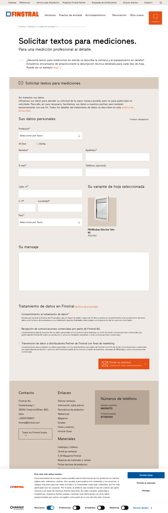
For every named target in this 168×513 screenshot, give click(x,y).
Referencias (25, 2)
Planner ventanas (66, 401)
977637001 (107, 417)
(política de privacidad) (86, 306)
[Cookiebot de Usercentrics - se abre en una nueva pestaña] (17, 508)
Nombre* (23, 150)
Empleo (61, 422)
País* (21, 215)
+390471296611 (26, 418)
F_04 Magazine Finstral (69, 455)
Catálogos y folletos (68, 447)
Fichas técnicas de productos (72, 464)
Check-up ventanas (67, 451)
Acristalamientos (95, 15)
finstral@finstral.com (29, 422)
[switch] (76, 508)
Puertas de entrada (70, 15)
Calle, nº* (23, 186)
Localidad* (44, 201)
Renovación (119, 15)
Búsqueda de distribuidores (104, 2)
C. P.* (21, 201)
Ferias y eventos (66, 427)
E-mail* (22, 165)
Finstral (22, 27)
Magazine (63, 418)
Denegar (146, 490)
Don (24, 143)
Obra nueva (137, 15)
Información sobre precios (71, 405)
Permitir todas (146, 475)
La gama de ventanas (46, 27)
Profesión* (24, 128)
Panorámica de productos (71, 409)
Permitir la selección (146, 483)
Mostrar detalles (140, 508)
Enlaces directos (130, 2)
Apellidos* (91, 150)
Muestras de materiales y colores (74, 460)
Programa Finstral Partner (73, 2)
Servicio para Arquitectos (47, 2)
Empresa (12, 2)
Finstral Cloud (65, 431)
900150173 (106, 408)
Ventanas (50, 15)
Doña (42, 143)
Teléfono (96, 165)
